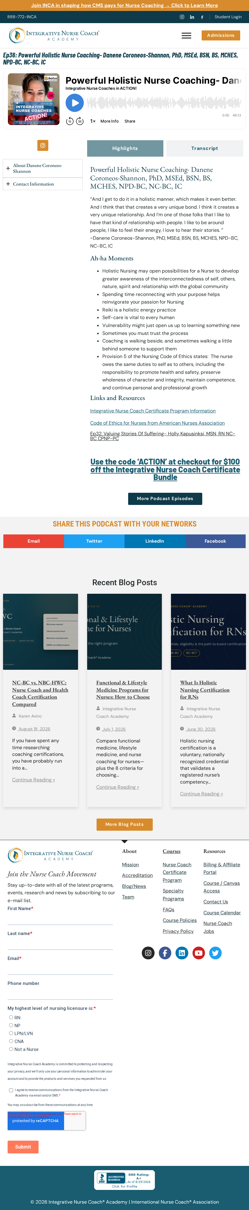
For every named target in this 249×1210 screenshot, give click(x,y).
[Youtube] (199, 953)
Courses (171, 850)
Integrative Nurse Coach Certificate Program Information (153, 411)
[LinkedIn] (192, 16)
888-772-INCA (21, 16)
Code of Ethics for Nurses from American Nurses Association (157, 423)
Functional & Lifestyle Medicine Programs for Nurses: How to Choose (123, 689)
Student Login (228, 16)
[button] (33, 541)
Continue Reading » (33, 780)
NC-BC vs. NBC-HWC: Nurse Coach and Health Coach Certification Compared (40, 693)
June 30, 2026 (201, 729)
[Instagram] (182, 16)
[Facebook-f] (165, 953)
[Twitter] (215, 953)
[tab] (125, 148)
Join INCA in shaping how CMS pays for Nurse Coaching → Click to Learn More (124, 5)
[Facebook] (202, 16)
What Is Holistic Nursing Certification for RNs (205, 689)
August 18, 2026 (34, 729)
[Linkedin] (182, 953)
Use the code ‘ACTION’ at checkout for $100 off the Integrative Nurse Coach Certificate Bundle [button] (165, 469)
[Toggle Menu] (186, 35)
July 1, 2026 (113, 729)
